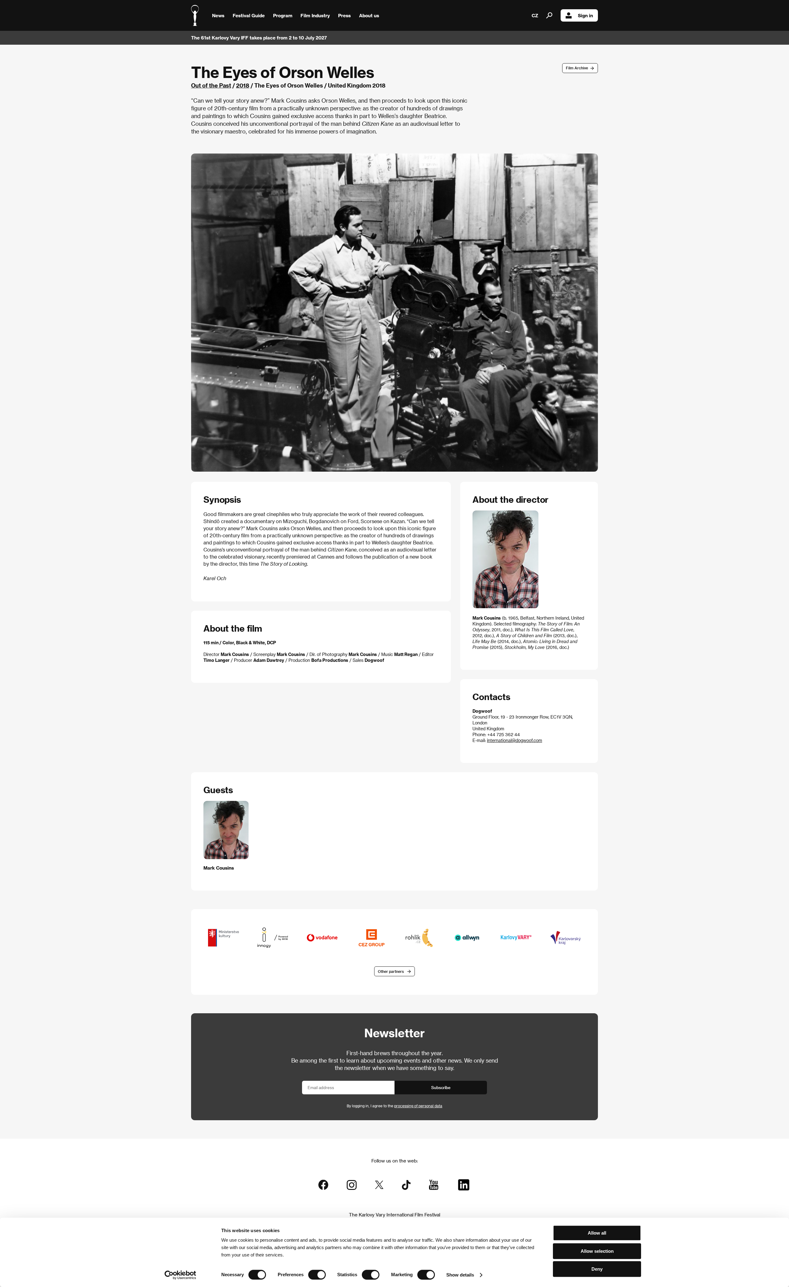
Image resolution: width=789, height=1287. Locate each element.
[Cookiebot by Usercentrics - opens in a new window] (180, 1275)
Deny (597, 1269)
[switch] (317, 1275)
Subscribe (441, 1087)
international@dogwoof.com (514, 740)
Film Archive (577, 68)
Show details (460, 1274)
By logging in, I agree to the (394, 1106)
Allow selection (597, 1251)
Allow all (597, 1233)
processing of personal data (418, 1106)
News (218, 15)
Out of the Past (211, 85)
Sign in (585, 15)
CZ (535, 15)
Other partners (391, 971)
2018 (242, 85)
